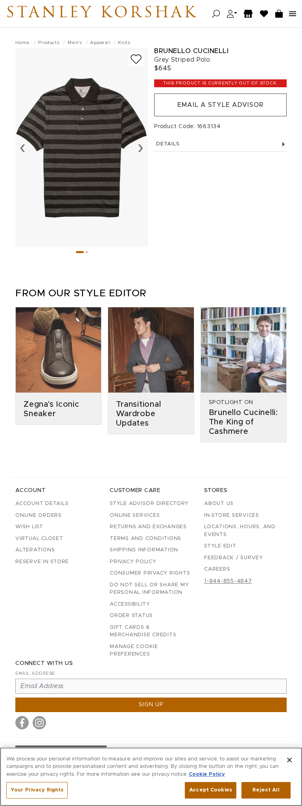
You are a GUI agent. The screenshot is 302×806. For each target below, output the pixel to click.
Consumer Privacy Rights (150, 573)
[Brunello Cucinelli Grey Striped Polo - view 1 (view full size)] (81, 147)
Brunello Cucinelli (191, 51)
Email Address (35, 673)
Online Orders (38, 515)
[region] (151, 776)
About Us (219, 503)
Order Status (131, 615)
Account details (41, 503)
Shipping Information (144, 550)
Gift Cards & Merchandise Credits (143, 631)
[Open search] (216, 14)
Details (167, 144)
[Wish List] (264, 14)
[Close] (289, 760)
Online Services (135, 515)
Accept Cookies (210, 790)
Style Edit (220, 546)
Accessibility (130, 604)
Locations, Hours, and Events (240, 530)
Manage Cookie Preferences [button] (134, 650)
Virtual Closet (39, 538)
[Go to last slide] (22, 147)
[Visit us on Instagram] (39, 722)
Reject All (265, 790)
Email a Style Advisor (220, 105)
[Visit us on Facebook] (22, 722)
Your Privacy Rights (37, 790)
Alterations (35, 550)
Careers (217, 569)
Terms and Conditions (145, 538)
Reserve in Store (42, 561)
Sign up (151, 704)
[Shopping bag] (279, 14)
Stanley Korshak (102, 13)
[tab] (80, 252)
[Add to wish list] (136, 59)
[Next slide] (140, 147)
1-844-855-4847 (228, 581)
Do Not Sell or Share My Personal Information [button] (149, 588)
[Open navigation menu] (292, 13)
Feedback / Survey (233, 557)
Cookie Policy (207, 774)
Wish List (29, 526)
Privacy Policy (133, 561)
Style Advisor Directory (149, 503)
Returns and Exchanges (148, 526)
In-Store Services (231, 515)
